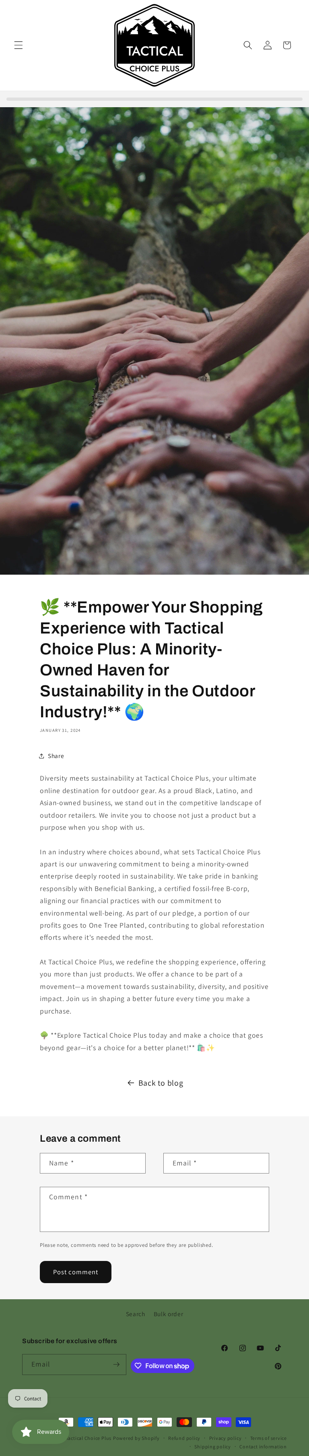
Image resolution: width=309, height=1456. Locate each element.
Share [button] (56, 756)
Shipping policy (212, 1447)
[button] (18, 45)
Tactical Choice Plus (88, 1438)
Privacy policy (225, 1438)
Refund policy (184, 1438)
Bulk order (168, 1314)
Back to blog (160, 1083)
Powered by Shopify (136, 1438)
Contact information (263, 1447)
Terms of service (268, 1438)
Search (135, 1314)
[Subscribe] (116, 1364)
